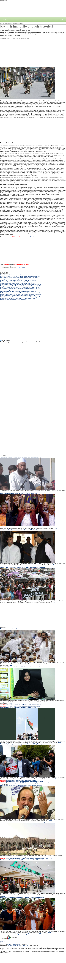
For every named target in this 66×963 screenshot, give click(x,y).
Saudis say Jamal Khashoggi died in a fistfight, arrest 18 (21, 780)
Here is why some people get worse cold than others (13, 299)
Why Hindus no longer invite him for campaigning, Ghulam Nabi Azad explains (21, 785)
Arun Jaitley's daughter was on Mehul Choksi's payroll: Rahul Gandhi (18, 529)
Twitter (18, 944)
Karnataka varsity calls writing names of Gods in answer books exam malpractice (20, 294)
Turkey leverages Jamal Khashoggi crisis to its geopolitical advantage (24, 781)
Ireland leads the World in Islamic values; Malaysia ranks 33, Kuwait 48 (18, 291)
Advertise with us (25, 945)
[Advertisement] (33, 52)
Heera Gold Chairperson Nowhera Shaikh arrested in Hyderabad (23, 706)
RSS (8, 944)
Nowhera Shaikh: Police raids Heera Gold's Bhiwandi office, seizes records (20, 667)
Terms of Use (16, 945)
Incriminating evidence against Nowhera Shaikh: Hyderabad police (24, 704)
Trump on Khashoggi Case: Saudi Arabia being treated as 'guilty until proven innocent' (27, 783)
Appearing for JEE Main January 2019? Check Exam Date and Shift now (18, 280)
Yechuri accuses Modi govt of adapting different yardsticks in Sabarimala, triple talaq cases (30, 934)
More (51, 492)
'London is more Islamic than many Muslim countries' (13, 275)
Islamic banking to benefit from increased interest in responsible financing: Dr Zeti (20, 297)
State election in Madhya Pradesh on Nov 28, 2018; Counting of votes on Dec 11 (20, 288)
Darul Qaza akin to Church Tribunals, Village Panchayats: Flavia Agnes (18, 298)
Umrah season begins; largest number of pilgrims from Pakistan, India (17, 283)
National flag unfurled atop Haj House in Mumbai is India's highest (18, 707)
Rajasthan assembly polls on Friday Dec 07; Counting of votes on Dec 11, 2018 (20, 287)
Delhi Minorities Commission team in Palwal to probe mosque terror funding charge (22, 822)
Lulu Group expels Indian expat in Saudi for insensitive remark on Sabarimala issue (22, 859)
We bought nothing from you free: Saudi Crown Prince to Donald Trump (18, 290)
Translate (23, 267)
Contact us (3, 943)
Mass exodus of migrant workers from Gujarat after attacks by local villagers (19, 277)
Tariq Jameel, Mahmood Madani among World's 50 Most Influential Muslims (20, 457)
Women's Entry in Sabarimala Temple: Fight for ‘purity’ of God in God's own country (22, 567)
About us (2, 941)
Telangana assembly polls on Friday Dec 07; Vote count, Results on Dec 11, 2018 (20, 286)
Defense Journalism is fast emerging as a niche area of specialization (17, 295)
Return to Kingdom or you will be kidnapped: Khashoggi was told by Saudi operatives (23, 743)
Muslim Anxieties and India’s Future (10, 628)
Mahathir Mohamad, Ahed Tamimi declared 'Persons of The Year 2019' (19, 493)
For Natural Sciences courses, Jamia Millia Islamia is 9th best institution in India (20, 292)
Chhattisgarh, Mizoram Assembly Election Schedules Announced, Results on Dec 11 (21, 284)
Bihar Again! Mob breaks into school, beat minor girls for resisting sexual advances (21, 279)
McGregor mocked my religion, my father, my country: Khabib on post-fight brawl (20, 276)
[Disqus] (33, 365)
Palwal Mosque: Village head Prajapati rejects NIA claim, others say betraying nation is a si (29, 858)
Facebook (13, 944)
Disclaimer (9, 945)
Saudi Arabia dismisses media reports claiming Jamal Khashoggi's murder (18, 281)
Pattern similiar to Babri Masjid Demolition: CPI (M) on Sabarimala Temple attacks (22, 897)
